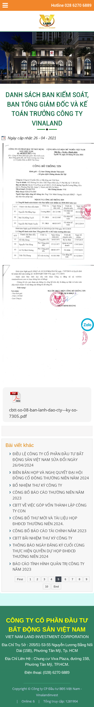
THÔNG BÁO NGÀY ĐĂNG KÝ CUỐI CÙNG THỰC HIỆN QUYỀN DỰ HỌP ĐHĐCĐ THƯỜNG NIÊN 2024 (48, 551)
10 (46, 586)
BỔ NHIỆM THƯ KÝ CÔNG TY (37, 485)
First (20, 579)
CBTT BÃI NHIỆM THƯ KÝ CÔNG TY (42, 537)
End (56, 586)
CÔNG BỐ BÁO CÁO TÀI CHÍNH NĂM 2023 (49, 530)
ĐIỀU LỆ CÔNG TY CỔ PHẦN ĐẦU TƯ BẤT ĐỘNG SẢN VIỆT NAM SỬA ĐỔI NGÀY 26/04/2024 (48, 459)
